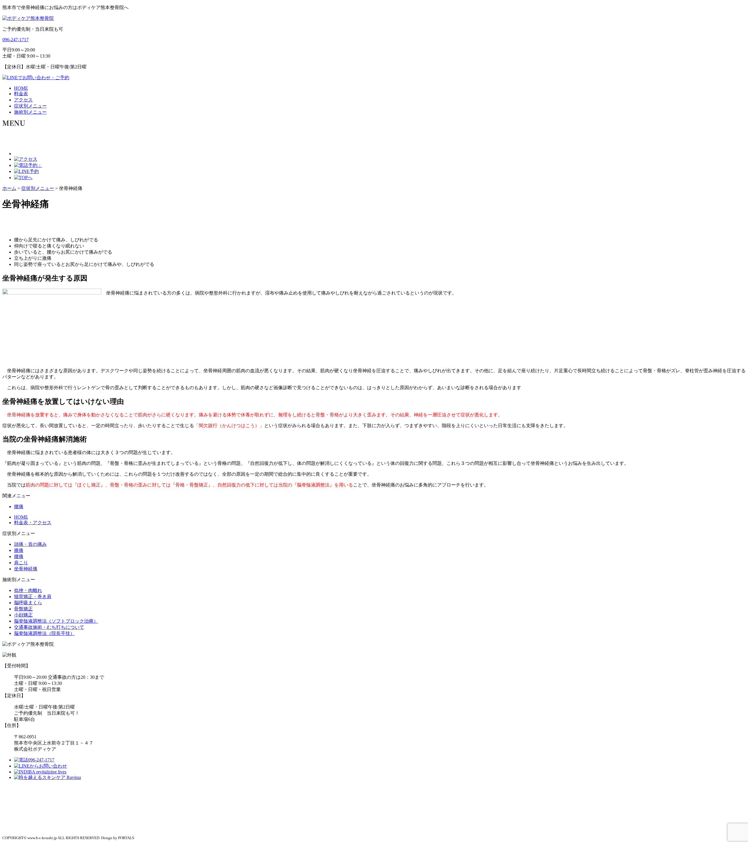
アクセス (23, 99)
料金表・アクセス (32, 522)
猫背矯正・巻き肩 (32, 596)
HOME (21, 88)
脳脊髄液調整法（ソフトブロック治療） (56, 621)
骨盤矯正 (23, 608)
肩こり (21, 562)
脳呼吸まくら (28, 602)
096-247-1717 (15, 39)
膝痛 (18, 550)
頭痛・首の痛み (30, 544)
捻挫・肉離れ (28, 590)
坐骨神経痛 (25, 568)
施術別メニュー (30, 112)
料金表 (21, 93)
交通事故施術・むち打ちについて (49, 627)
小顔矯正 (23, 614)
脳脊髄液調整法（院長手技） (44, 633)
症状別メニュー (30, 105)
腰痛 (18, 506)
